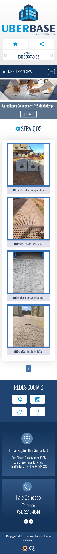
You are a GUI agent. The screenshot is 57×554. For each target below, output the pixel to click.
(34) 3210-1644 (28, 512)
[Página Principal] (15, 44)
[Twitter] (19, 411)
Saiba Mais (28, 114)
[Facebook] (37, 411)
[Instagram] (37, 399)
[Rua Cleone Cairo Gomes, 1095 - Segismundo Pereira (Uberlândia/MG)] (28, 441)
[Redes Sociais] (41, 44)
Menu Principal (20, 71)
